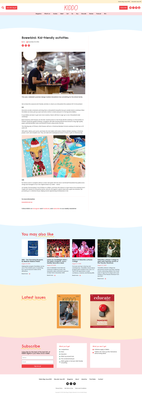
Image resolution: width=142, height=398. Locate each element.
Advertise (84, 379)
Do (72, 13)
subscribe (56, 209)
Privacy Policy (59, 388)
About (77, 379)
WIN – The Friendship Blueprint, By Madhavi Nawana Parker (32, 260)
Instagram (36, 209)
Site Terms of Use (69, 388)
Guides (55, 13)
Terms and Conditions (80, 388)
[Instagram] (133, 7)
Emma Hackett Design (82, 392)
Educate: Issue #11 (136, 1)
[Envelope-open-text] (139, 7)
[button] (23, 45)
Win (105, 13)
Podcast (98, 13)
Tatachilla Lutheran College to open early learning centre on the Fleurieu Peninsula (108, 261)
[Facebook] (130, 7)
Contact (100, 379)
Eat (68, 13)
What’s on (47, 13)
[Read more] (29, 274)
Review (91, 13)
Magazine (38, 13)
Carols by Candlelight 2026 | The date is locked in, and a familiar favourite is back (57, 261)
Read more (25, 274)
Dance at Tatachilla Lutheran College (82, 260)
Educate (83, 13)
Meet (62, 13)
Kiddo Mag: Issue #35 (124, 1)
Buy (77, 13)
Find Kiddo (92, 379)
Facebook (46, 209)
